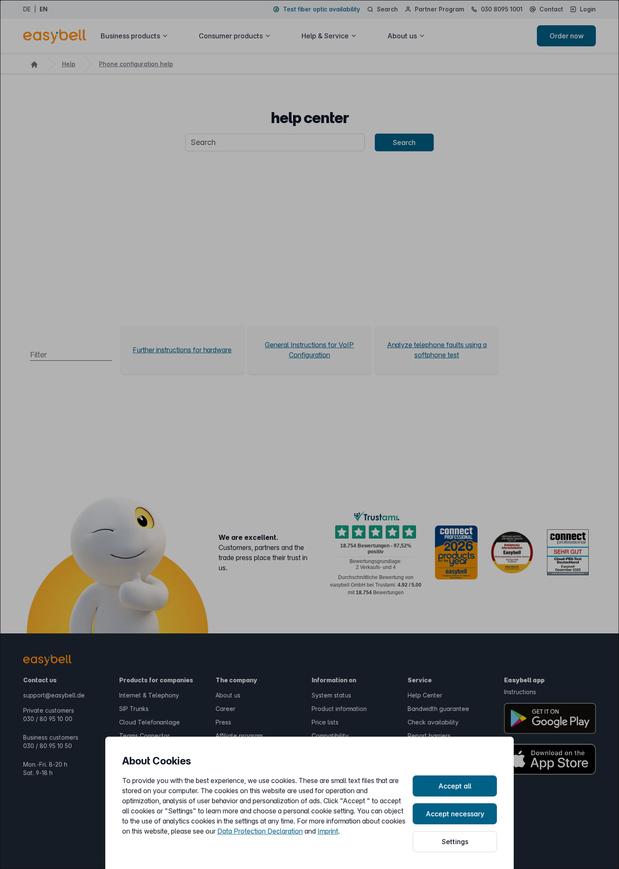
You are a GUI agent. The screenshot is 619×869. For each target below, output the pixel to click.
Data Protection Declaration (260, 831)
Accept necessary (455, 814)
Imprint (328, 831)
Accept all (454, 786)
